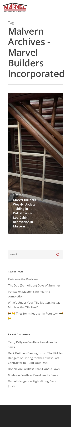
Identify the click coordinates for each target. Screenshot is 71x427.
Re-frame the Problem (23, 279)
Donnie (13, 369)
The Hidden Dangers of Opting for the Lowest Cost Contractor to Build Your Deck (35, 358)
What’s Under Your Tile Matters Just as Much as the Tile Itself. (34, 305)
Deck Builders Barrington (25, 353)
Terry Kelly (15, 342)
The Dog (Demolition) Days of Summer (34, 285)
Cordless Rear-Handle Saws (41, 369)
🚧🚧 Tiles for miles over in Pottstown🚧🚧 (35, 315)
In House (18, 194)
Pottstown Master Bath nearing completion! (29, 294)
